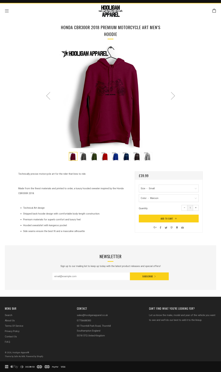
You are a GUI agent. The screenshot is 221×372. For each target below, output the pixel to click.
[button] (73, 156)
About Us (10, 320)
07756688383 (84, 320)
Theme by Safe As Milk (15, 356)
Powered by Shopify (34, 356)
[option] (110, 97)
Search (8, 315)
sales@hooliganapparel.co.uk (92, 315)
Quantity (143, 208)
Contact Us (11, 336)
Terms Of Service (14, 325)
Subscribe (147, 276)
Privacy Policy (12, 331)
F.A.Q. (8, 341)
